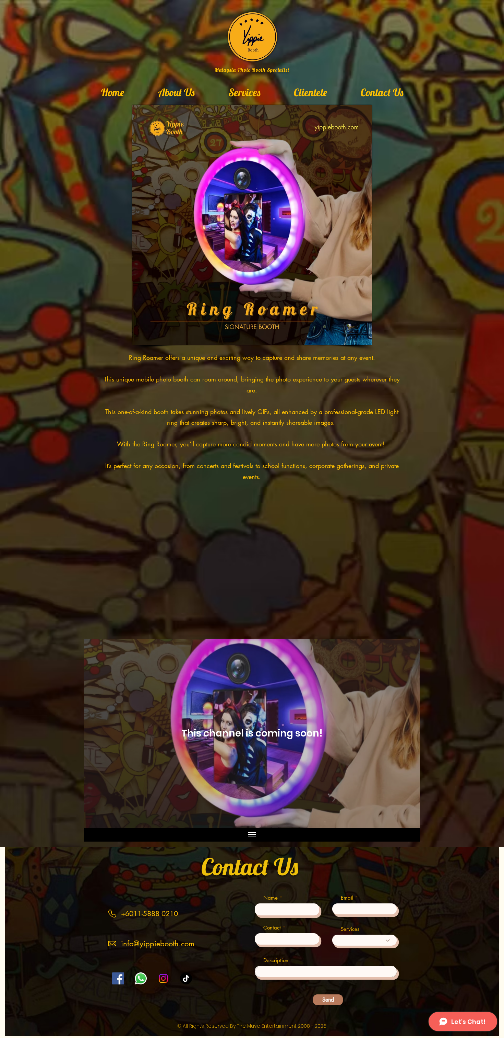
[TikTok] (186, 978)
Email (347, 897)
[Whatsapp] (141, 978)
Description (275, 960)
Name (270, 897)
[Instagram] (163, 978)
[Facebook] (118, 978)
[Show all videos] (252, 835)
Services (350, 929)
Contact (272, 927)
